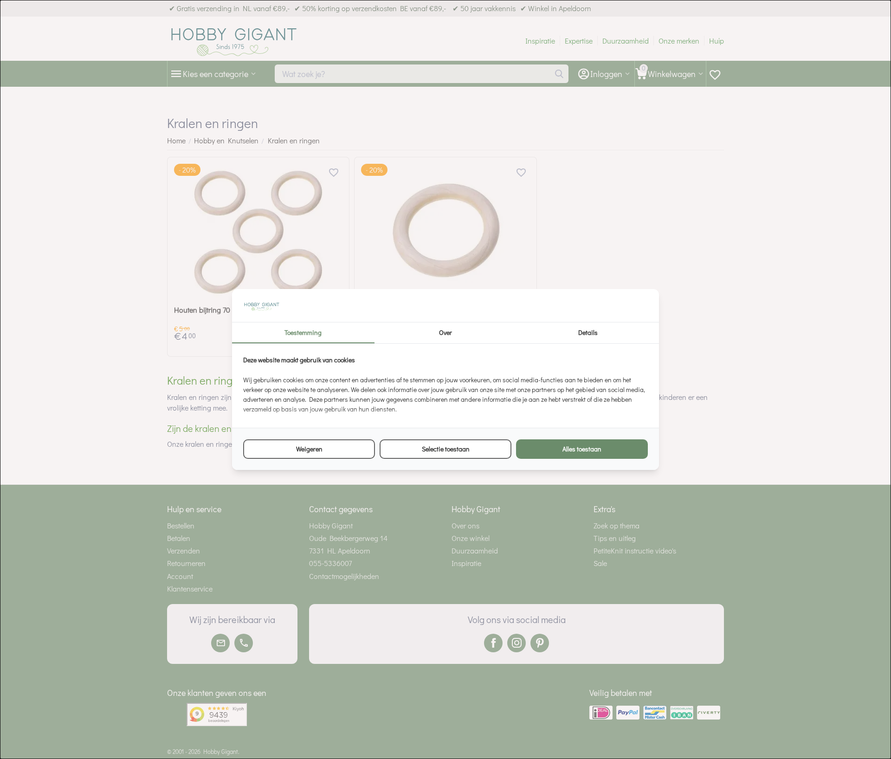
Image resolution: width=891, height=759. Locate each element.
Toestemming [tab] (303, 332)
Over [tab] (445, 332)
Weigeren (309, 448)
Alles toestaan (581, 448)
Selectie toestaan (446, 448)
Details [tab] (588, 332)
